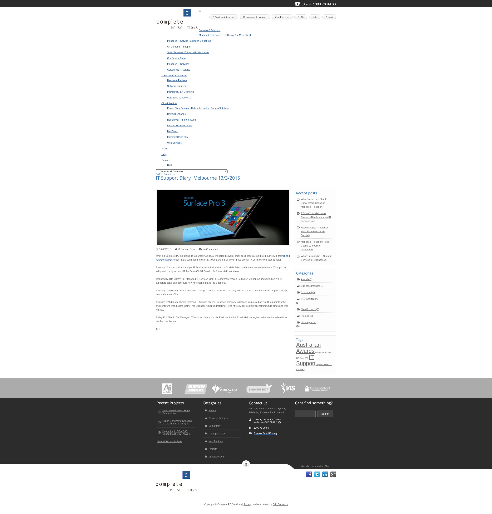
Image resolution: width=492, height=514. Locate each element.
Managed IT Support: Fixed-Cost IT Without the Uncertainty (315, 246)
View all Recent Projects (169, 441)
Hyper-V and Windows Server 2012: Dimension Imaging (177, 422)
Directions (169, 174)
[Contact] (330, 16)
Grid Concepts (280, 504)
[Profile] (302, 16)
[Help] (316, 16)
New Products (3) (310, 309)
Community (214, 426)
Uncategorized (308, 322)
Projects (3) (307, 316)
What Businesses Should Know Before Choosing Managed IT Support (314, 203)
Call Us (159, 174)
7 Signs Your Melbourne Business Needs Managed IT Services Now (316, 217)
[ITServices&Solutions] (225, 16)
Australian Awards (308, 348)
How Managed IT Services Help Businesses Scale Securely (314, 231)
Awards (212, 410)
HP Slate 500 (302, 358)
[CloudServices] (283, 16)
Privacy (247, 504)
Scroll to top (246, 464)
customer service (323, 352)
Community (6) (308, 292)
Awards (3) (306, 279)
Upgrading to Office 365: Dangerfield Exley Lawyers (176, 432)
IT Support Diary (186, 249)
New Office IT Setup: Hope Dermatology (176, 412)
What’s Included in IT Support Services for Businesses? (316, 258)
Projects (213, 449)
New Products (216, 441)
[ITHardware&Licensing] (256, 16)
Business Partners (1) (312, 286)
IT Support (306, 360)
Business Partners (218, 418)
